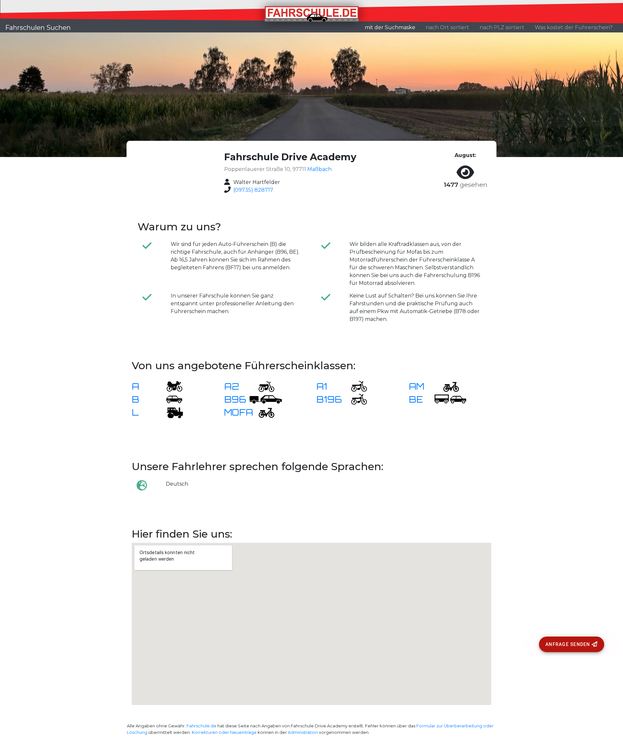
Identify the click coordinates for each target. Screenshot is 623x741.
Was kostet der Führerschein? (574, 27)
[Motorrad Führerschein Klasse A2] (262, 386)
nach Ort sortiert (447, 27)
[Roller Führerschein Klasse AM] (447, 386)
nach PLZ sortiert (502, 27)
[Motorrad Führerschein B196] (355, 399)
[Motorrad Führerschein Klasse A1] (355, 386)
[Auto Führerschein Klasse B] (170, 399)
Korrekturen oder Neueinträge (224, 732)
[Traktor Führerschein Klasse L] (170, 412)
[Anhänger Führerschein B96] (266, 399)
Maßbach (319, 169)
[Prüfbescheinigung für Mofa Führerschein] (262, 412)
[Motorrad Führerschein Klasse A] (170, 386)
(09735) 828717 (253, 190)
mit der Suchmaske (393, 27)
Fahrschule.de (201, 725)
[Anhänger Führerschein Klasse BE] (450, 399)
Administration (303, 732)
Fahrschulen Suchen (38, 27)
